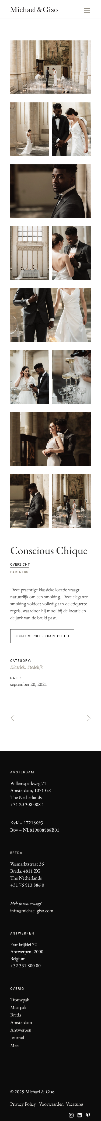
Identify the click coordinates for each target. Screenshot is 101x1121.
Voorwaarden (51, 1104)
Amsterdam (21, 1022)
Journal (17, 1037)
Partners (19, 572)
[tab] (48, 564)
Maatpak (18, 1007)
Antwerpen (21, 1030)
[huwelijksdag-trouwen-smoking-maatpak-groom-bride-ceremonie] (50, 439)
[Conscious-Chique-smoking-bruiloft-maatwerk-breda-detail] (50, 501)
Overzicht (20, 564)
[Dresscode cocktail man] (50, 191)
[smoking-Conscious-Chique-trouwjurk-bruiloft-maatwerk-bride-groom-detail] (50, 129)
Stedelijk (35, 667)
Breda (15, 1015)
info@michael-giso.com (31, 910)
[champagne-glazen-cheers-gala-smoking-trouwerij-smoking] (50, 377)
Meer (15, 1045)
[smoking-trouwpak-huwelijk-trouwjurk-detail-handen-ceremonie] (50, 315)
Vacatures (74, 1104)
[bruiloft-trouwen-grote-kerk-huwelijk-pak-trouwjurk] (50, 67)
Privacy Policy (23, 1104)
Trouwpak (19, 1000)
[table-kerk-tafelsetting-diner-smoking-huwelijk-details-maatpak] (50, 253)
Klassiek (17, 667)
